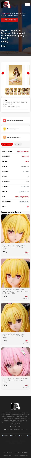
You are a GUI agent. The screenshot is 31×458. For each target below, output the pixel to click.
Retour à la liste (10, 20)
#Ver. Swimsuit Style (11, 106)
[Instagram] (21, 435)
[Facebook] (5, 435)
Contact (20, 443)
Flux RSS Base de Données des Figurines (16, 429)
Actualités (12, 443)
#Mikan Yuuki (8, 104)
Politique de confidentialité (21, 455)
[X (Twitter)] (13, 435)
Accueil (8, 441)
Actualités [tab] (18, 144)
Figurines (7, 13)
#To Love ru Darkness (11, 102)
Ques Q (27, 161)
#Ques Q (24, 102)
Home (2, 13)
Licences (22, 441)
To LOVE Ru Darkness (23, 151)
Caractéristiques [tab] (7, 144)
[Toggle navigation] (27, 4)
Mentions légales (7, 455)
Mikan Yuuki (25, 156)
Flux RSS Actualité (16, 426)
